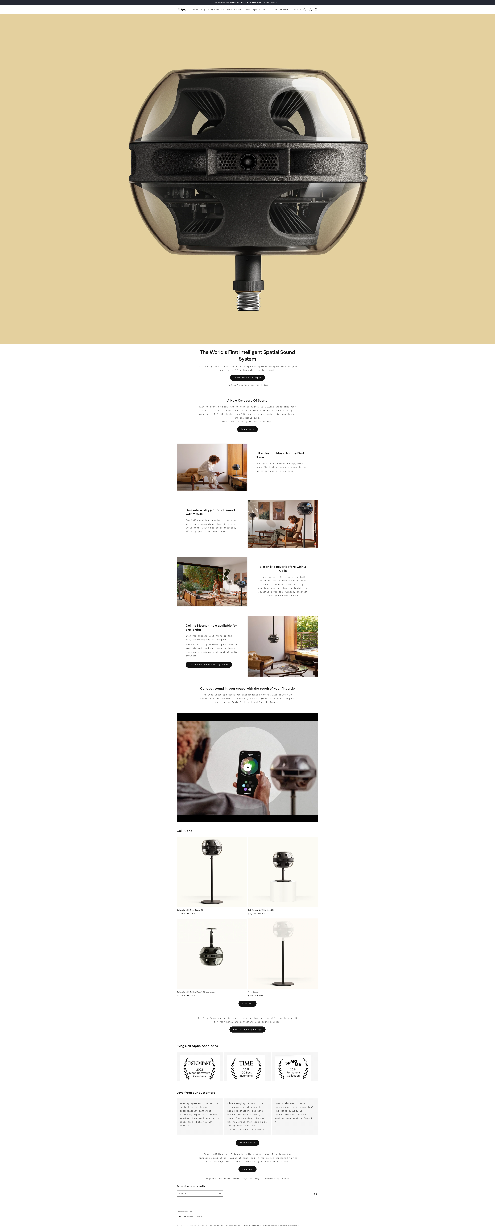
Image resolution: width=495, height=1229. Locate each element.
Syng (187, 1225)
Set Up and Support (229, 1179)
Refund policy (216, 1225)
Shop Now (247, 1169)
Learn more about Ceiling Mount (208, 664)
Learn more (247, 429)
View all (247, 1004)
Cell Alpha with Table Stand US (261, 910)
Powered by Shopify (198, 1225)
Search (285, 1179)
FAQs (244, 1179)
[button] (305, 9)
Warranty (254, 1179)
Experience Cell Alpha (247, 378)
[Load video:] (247, 767)
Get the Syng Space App (247, 1029)
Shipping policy (269, 1225)
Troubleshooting (270, 1179)
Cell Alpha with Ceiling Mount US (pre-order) (196, 992)
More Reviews (247, 1143)
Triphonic (211, 1179)
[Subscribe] (220, 1194)
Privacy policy (233, 1225)
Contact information (289, 1225)
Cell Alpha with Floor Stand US (190, 910)
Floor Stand (253, 992)
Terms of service (251, 1225)
